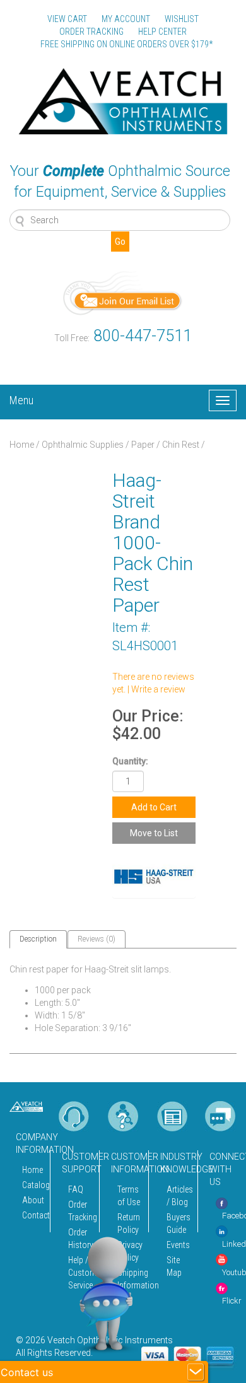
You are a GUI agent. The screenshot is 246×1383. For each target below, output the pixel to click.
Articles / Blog (178, 1195)
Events (178, 1245)
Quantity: (130, 761)
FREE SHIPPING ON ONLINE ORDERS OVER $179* (126, 44)
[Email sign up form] (123, 292)
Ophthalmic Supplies (83, 445)
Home (21, 445)
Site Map (174, 1266)
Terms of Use (128, 1195)
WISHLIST (182, 19)
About (32, 1200)
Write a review (158, 689)
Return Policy (128, 1223)
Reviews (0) (96, 939)
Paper (143, 445)
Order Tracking (80, 1210)
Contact (32, 1215)
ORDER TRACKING (91, 31)
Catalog (32, 1185)
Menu (21, 399)
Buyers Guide (178, 1223)
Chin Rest (180, 445)
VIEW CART (67, 19)
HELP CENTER (162, 31)
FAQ (75, 1189)
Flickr (232, 1300)
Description (38, 939)
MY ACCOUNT (126, 19)
